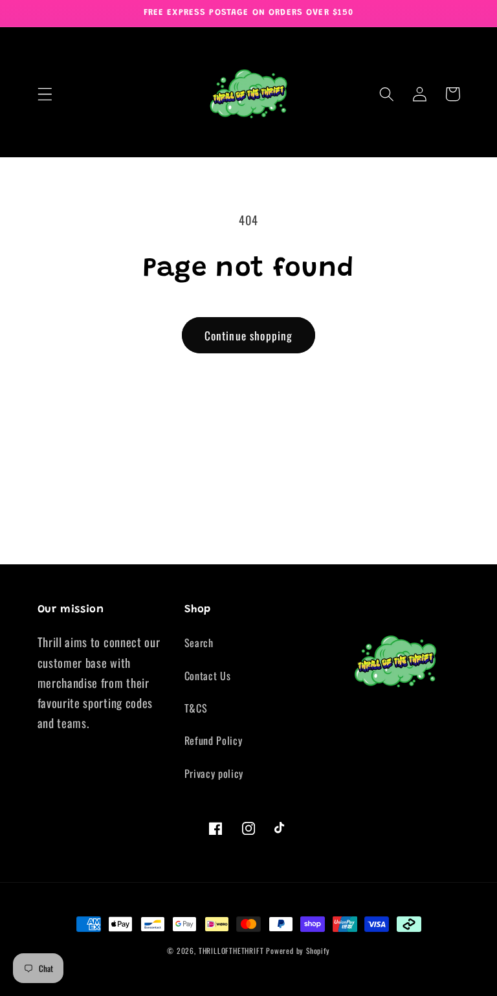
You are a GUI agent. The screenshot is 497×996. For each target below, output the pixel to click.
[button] (44, 94)
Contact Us (207, 675)
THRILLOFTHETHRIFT (231, 950)
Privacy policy (214, 773)
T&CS (196, 708)
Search (199, 642)
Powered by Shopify (298, 950)
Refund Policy (213, 740)
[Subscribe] (365, 546)
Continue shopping (248, 335)
